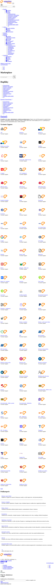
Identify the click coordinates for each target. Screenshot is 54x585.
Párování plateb (22, 308)
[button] (7, 99)
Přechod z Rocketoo (42, 362)
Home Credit (22, 254)
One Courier (40, 281)
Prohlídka (9, 10)
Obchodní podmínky (7, 566)
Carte (2, 159)
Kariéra (8, 57)
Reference (5, 34)
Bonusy (8, 29)
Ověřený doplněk (23, 295)
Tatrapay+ (21, 443)
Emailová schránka (4, 200)
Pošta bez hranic (4, 335)
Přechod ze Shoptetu (23, 376)
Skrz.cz (21, 389)
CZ (4, 67)
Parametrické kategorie (43, 295)
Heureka (2, 254)
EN (4, 69)
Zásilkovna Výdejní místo (6, 484)
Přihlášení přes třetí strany (43, 376)
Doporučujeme (11, 14)
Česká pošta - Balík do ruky (25, 159)
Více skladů (40, 457)
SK (4, 68)
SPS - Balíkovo (41, 416)
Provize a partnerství (7, 568)
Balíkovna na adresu (5, 146)
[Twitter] (3, 561)
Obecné (10, 23)
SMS (39, 403)
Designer (5, 32)
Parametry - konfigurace (6, 308)
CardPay (40, 146)
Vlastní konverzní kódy (5, 470)
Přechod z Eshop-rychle (5, 362)
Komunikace (11, 18)
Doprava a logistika (12, 16)
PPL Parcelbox (41, 335)
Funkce (8, 11)
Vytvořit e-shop (7, 63)
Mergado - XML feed (23, 267)
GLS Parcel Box (22, 227)
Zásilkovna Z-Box (23, 484)
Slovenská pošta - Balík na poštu (7, 403)
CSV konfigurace (23, 173)
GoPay (20, 240)
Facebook (3, 213)
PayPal (39, 308)
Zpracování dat (11, 21)
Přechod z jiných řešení (13, 15)
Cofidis (39, 159)
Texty (10, 51)
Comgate (2, 173)
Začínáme (9, 36)
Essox (20, 200)
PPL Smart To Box (23, 349)
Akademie (9, 42)
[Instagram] (5, 561)
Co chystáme (9, 41)
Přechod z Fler (22, 362)
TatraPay (2, 443)
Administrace (11, 50)
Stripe (20, 430)
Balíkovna (40, 132)
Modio (39, 267)
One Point (3, 295)
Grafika (10, 49)
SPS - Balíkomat (22, 416)
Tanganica (40, 430)
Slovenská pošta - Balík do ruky (45, 389)
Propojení (10, 54)
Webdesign (11, 48)
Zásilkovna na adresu (42, 470)
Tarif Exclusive (10, 31)
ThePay (39, 443)
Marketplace (9, 44)
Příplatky (9, 30)
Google (2, 240)
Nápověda (9, 38)
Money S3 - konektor (5, 281)
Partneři (4, 116)
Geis (20, 213)
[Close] (1, 571)
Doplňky (9, 12)
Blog (8, 60)
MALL (2, 267)
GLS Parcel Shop (42, 227)
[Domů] (6, 3)
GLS (2, 227)
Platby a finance (12, 17)
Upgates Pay (22, 457)
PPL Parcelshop (4, 349)
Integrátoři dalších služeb (13, 24)
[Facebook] (1, 561)
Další (2, 488)
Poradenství (11, 53)
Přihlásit (2, 63)
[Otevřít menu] (13, 3)
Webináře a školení (11, 43)
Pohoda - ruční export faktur (44, 322)
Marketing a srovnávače (13, 19)
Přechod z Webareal (5, 376)
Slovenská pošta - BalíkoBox (25, 403)
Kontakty (9, 58)
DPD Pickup (22, 186)
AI (8, 25)
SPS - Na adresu (4, 430)
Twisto (2, 457)
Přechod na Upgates (11, 37)
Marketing (11, 47)
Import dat (40, 254)
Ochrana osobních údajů (8, 567)
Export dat (40, 200)
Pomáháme (9, 61)
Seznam (2, 389)
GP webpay (40, 240)
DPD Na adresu (4, 186)
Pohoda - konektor (23, 322)
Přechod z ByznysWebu (43, 349)
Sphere (2, 416)
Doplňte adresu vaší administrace (7, 578)
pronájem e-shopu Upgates (6, 560)
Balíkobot (21, 132)
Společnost (5, 55)
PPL (20, 335)
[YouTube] (2, 561)
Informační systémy (12, 22)
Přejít (2, 581)
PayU (2, 322)
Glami (39, 213)
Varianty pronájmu (11, 28)
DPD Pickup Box (42, 186)
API (1, 132)
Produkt (4, 9)
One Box (21, 281)
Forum (8, 40)
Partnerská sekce (5, 582)
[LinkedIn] (6, 561)
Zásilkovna (21, 470)
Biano (20, 146)
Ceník (4, 27)
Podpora (5, 35)
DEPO (39, 173)
